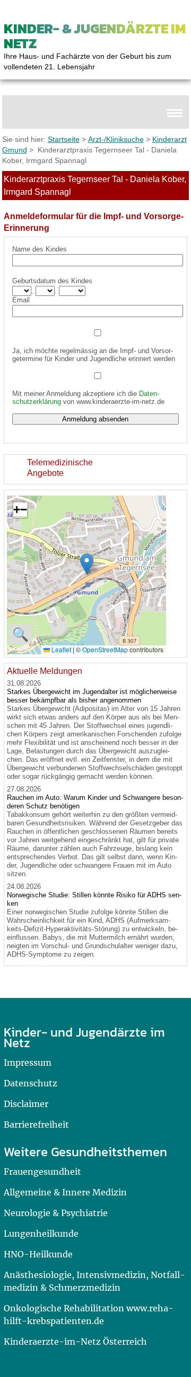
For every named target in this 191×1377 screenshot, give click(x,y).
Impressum (27, 1062)
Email (21, 300)
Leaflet (60, 649)
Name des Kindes (39, 249)
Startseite (64, 139)
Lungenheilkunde (41, 1233)
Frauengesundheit (42, 1171)
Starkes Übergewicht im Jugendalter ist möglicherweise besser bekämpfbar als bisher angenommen (92, 696)
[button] (86, 564)
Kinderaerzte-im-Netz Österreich (75, 1341)
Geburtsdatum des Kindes (52, 281)
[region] (95, 469)
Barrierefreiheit (36, 1124)
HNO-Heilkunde (38, 1254)
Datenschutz (30, 1083)
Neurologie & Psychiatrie (56, 1213)
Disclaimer (26, 1104)
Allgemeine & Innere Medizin (65, 1192)
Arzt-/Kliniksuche (116, 139)
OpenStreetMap (105, 649)
